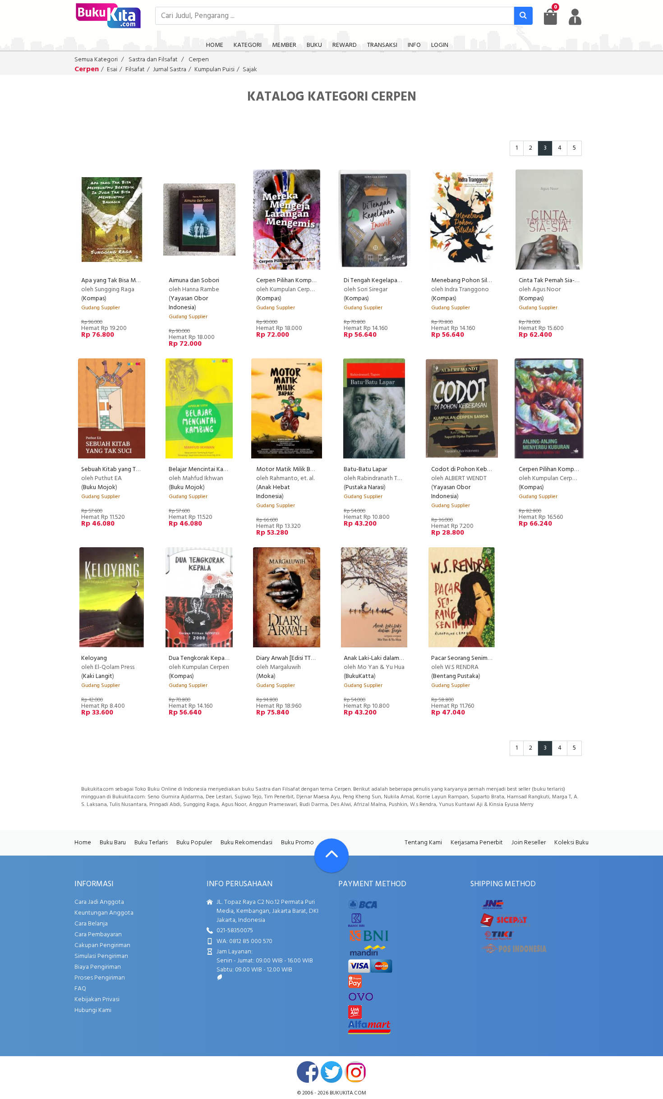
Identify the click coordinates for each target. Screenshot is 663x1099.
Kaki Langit (97, 676)
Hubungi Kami (92, 1010)
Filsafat (135, 69)
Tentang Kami (423, 843)
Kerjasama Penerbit (477, 843)
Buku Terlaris (151, 843)
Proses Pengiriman (99, 978)
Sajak (250, 69)
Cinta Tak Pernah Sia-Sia (550, 280)
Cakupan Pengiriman (102, 945)
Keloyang (94, 658)
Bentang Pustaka (456, 676)
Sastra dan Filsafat (153, 60)
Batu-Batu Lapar (365, 469)
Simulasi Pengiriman (101, 956)
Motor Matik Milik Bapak (289, 469)
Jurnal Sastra (169, 69)
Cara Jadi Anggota (99, 902)
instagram (355, 1072)
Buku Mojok (99, 487)
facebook (307, 1072)
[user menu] (575, 16)
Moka (266, 676)
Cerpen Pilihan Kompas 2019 (293, 280)
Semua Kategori (96, 60)
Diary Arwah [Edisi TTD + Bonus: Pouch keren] (315, 658)
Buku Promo (297, 843)
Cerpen (199, 60)
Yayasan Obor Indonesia (188, 303)
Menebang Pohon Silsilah (464, 280)
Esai (112, 69)
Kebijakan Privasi (97, 999)
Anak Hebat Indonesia (273, 492)
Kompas (94, 298)
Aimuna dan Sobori (194, 280)
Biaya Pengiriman (97, 967)
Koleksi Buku (571, 843)
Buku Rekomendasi (246, 843)
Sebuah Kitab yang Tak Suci (117, 469)
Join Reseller (528, 843)
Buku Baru (113, 843)
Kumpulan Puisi (214, 69)
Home (82, 843)
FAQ (80, 989)
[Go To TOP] (331, 855)
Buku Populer (194, 843)
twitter (331, 1072)
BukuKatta (359, 676)
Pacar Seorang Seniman (462, 658)
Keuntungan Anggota (104, 913)
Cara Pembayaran (98, 935)
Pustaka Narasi (364, 487)
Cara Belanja (91, 924)
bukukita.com (348, 1093)
